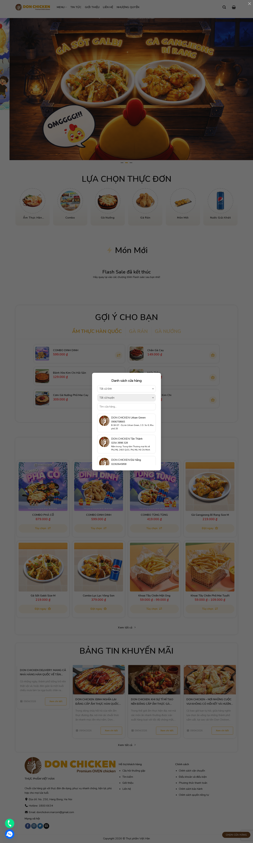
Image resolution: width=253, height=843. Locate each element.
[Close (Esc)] (249, 3)
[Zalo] (9, 834)
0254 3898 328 (119, 442)
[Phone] (9, 823)
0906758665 (118, 421)
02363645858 (118, 464)
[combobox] (126, 388)
